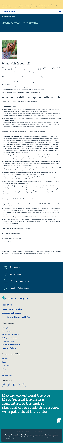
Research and (12, 309)
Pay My (5, 328)
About (5, 359)
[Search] (56, 11)
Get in (6, 331)
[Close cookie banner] (55, 432)
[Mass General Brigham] (8, 11)
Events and (8, 341)
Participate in (10, 338)
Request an (10, 334)
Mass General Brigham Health (16, 317)
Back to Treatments (9, 16)
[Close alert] (60, 3)
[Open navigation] (60, 11)
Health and (9, 348)
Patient (7, 305)
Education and (11, 313)
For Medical (11, 345)
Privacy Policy (11, 438)
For (7, 375)
